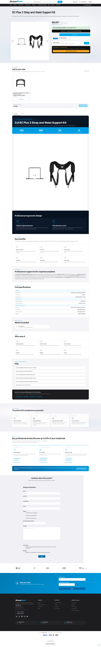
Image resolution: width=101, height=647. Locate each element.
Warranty (73, 604)
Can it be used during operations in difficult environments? (27, 381)
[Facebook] (16, 616)
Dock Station (27, 4)
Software (34, 4)
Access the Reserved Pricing (71, 51)
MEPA (39, 608)
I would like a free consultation (31, 512)
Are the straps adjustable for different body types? (25, 374)
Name (24, 491)
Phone (24, 506)
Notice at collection (50, 643)
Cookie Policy (74, 608)
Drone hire (40, 606)
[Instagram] (24, 616)
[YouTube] (27, 616)
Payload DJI (21, 4)
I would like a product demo (30, 518)
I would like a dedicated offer (31, 515)
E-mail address (26, 501)
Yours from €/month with (71, 31)
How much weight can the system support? (24, 371)
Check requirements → (43, 462)
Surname (25, 496)
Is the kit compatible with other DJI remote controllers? (26, 367)
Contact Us (58, 4)
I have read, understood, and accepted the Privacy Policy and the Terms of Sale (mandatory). (40, 547)
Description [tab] (16, 113)
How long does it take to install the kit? (23, 384)
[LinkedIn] (22, 616)
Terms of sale (74, 602)
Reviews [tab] (22, 113)
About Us (53, 4)
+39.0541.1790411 (88, 5)
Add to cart (75, 34)
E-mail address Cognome (64, 582)
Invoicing (53, 24)
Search (60, 1)
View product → (21, 99)
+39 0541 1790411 (20, 611)
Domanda (25, 526)
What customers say (41, 604)
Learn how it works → (17, 462)
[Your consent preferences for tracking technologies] (99, 645)
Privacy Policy (74, 606)
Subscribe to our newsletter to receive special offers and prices (37, 552)
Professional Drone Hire (42, 4)
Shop (11, 4)
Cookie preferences (75, 610)
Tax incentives (57, 608)
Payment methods (58, 602)
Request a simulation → (69, 462)
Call (87, 43)
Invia (42, 556)
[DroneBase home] (20, 600)
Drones (15, 4)
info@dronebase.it (20, 613)
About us (39, 602)
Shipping (56, 604)
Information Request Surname (28, 521)
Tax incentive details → (81, 468)
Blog (49, 4)
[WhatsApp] (19, 616)
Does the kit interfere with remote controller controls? (26, 378)
